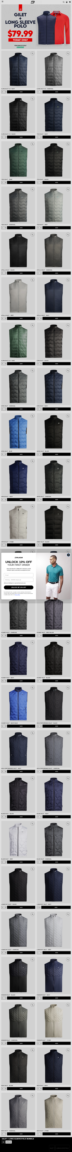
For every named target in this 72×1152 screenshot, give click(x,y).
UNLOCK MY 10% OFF (18, 587)
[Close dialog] (68, 555)
